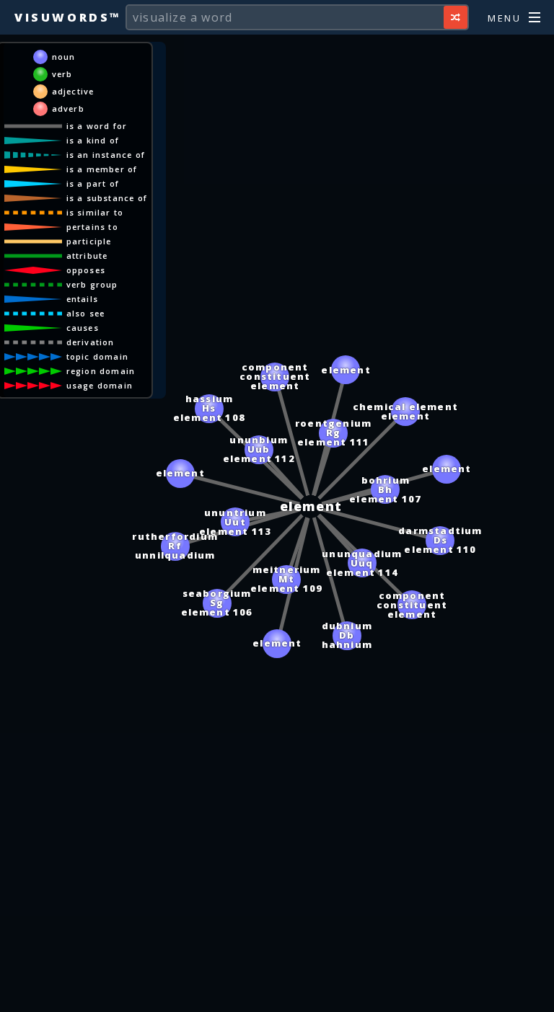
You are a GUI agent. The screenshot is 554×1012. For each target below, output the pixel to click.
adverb (68, 108)
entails (82, 298)
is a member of (102, 169)
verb (62, 73)
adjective (73, 91)
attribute (87, 255)
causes (82, 327)
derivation (90, 342)
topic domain (97, 356)
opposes (85, 270)
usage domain (99, 385)
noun (64, 56)
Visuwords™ (67, 17)
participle (89, 241)
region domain (101, 370)
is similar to (95, 212)
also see (85, 313)
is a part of (92, 183)
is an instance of (105, 154)
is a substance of (106, 197)
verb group (92, 284)
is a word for (97, 125)
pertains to (92, 226)
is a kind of (92, 140)
